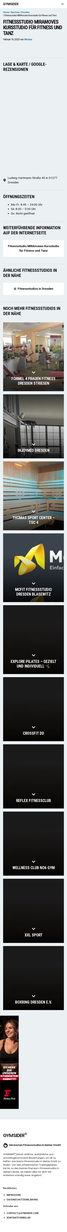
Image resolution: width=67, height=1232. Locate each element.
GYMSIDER (11, 4)
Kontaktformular (19, 1217)
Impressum (14, 1195)
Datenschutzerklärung (22, 1199)
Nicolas (28, 39)
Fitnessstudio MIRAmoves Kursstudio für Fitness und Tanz (33, 248)
